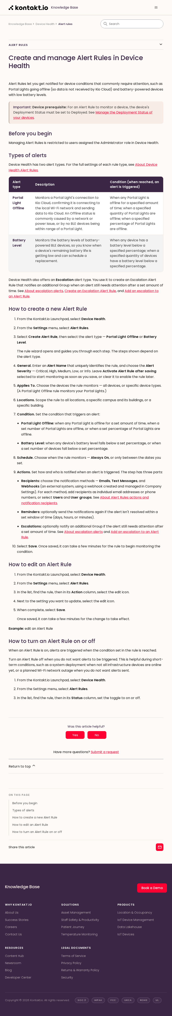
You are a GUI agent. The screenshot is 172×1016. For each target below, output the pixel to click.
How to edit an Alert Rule (30, 825)
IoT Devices (125, 934)
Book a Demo (152, 888)
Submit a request (105, 752)
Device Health (45, 24)
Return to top (20, 766)
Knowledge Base (20, 24)
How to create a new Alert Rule (34, 817)
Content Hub (14, 956)
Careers (11, 927)
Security (67, 977)
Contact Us (13, 934)
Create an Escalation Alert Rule (90, 290)
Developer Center (18, 977)
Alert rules (65, 24)
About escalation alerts (44, 290)
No (97, 735)
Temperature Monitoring (79, 934)
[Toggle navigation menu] (156, 7)
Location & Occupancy (134, 912)
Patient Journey (72, 927)
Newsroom (13, 963)
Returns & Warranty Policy (80, 970)
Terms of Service (73, 956)
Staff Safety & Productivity (80, 920)
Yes (75, 735)
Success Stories (17, 920)
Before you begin (24, 803)
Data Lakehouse (129, 927)
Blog (8, 970)
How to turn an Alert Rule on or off (37, 832)
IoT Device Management (135, 920)
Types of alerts (23, 810)
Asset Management (76, 912)
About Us (11, 912)
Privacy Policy (71, 963)
